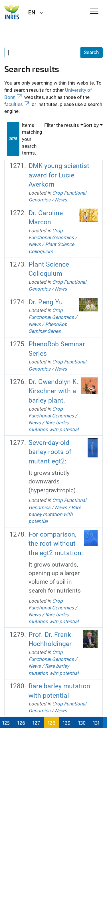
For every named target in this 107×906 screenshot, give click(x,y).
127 (36, 722)
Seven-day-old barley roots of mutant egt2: (50, 452)
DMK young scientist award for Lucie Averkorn (59, 175)
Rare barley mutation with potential (55, 514)
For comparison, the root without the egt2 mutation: (56, 544)
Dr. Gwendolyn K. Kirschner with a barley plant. (53, 391)
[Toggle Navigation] (94, 11)
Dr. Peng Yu (46, 302)
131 (96, 722)
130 (82, 722)
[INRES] (12, 12)
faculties (13, 104)
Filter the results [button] (61, 125)
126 (21, 722)
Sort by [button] (91, 125)
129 (66, 722)
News (61, 200)
